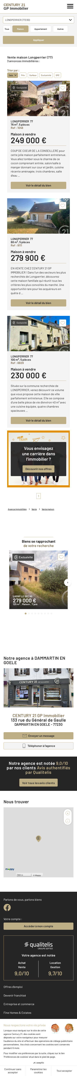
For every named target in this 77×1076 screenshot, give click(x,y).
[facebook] (7, 907)
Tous (7, 29)
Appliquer (38, 39)
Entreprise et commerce (19, 1004)
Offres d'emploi (13, 986)
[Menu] (70, 5)
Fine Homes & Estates (17, 1012)
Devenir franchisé (15, 995)
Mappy (38, 875)
